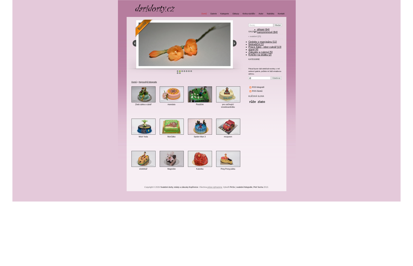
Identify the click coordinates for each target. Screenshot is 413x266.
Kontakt (281, 14)
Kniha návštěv (249, 14)
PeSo (232, 187)
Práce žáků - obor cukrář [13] (264, 47)
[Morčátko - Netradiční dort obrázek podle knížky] (172, 135)
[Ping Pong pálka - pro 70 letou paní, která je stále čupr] (228, 167)
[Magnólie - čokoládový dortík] (172, 167)
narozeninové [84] (267, 32)
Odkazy (235, 14)
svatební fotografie (244, 187)
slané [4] (253, 49)
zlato (261, 101)
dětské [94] (263, 29)
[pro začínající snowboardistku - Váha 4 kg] (228, 102)
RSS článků (257, 91)
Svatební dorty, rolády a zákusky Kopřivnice (179, 187)
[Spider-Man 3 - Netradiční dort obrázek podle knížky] (200, 135)
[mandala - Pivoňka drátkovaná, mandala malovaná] (172, 102)
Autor (261, 14)
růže (252, 101)
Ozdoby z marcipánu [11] (262, 41)
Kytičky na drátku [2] (259, 54)
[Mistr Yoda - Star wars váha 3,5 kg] (143, 135)
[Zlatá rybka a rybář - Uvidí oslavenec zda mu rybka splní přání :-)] (143, 102)
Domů (134, 82)
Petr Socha (258, 187)
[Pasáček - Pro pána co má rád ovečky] (200, 102)
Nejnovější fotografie (148, 82)
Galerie (213, 14)
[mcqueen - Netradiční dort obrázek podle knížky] (228, 135)
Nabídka (270, 14)
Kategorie (224, 14)
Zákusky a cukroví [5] (260, 52)
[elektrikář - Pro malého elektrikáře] (143, 167)
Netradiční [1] (256, 44)
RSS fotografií (258, 87)
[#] (154, 44)
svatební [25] (255, 36)
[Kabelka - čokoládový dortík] (200, 167)
